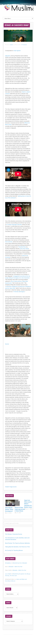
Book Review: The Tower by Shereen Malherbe (17, 543)
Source (7, 344)
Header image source (11, 486)
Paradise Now (22, 247)
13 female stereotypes (19, 291)
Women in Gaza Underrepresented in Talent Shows (20, 509)
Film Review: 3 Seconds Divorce (13, 534)
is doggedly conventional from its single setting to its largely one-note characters (17, 277)
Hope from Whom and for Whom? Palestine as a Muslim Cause (28, 503)
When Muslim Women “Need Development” (9, 509)
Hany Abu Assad (24, 248)
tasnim (11, 44)
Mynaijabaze (8, 563)
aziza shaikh (8, 574)
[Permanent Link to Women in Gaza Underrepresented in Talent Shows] (17, 505)
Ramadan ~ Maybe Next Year (15, 566)
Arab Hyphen (17, 50)
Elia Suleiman (8, 241)
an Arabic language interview (14, 224)
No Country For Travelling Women (14, 550)
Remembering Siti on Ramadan (20, 563)
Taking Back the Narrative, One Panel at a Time (17, 546)
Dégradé (7, 55)
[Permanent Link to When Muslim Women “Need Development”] (10, 506)
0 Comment (24, 44)
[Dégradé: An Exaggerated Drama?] (18, 41)
